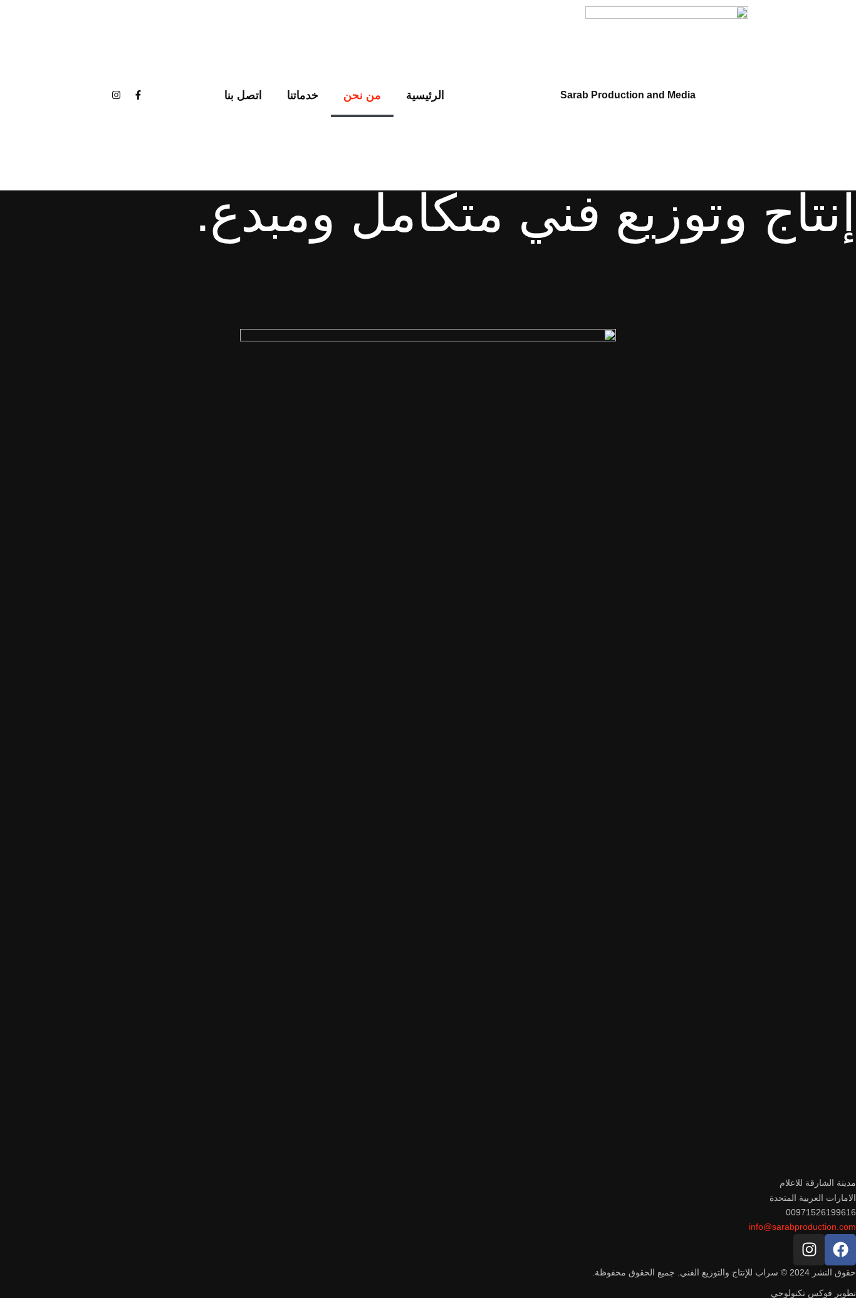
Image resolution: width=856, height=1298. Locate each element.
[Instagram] (116, 95)
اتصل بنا (243, 95)
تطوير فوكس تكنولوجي (813, 1293)
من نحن (362, 95)
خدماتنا (302, 95)
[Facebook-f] (138, 95)
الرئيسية (425, 95)
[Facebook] (840, 1249)
